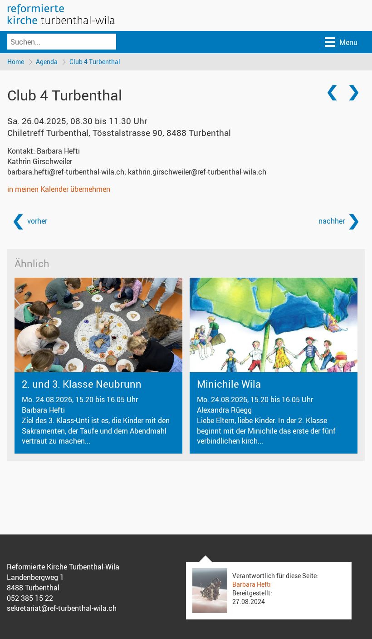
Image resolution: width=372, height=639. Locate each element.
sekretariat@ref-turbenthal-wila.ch (62, 608)
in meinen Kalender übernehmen (58, 189)
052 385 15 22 (30, 598)
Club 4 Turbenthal (94, 61)
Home (15, 61)
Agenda (47, 61)
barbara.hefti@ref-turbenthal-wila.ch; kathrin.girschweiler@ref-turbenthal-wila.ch (136, 172)
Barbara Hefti (251, 584)
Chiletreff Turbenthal (119, 133)
